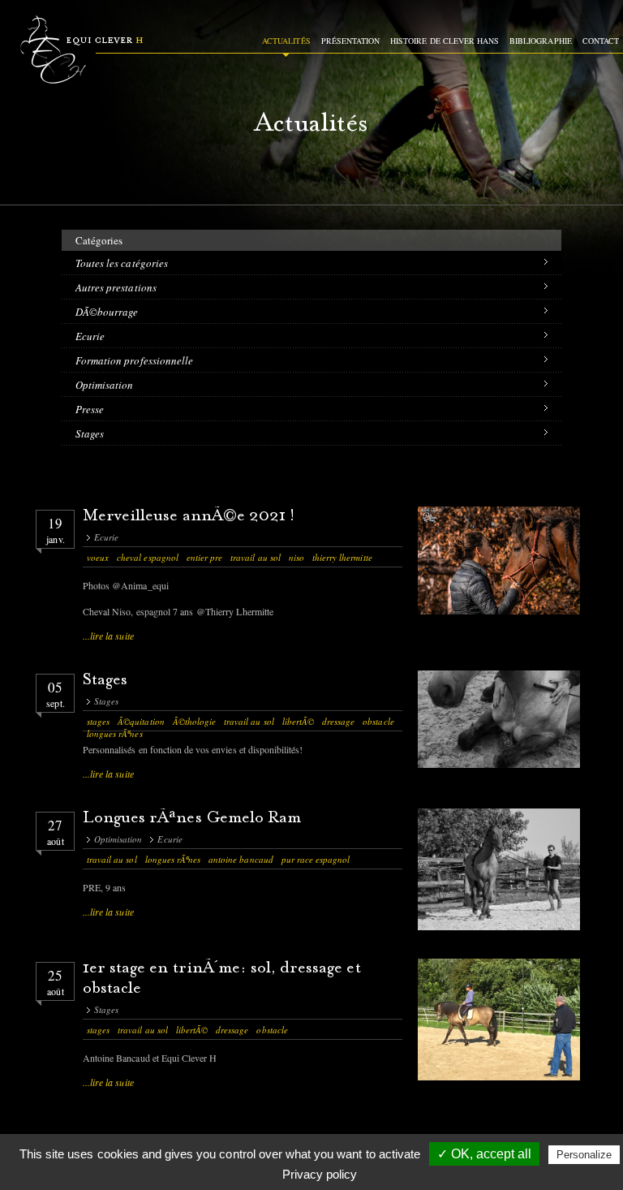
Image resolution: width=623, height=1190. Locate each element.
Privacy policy (319, 1174)
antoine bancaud (240, 859)
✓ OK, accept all (484, 1154)
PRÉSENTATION (350, 40)
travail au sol (255, 557)
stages (98, 721)
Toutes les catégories (121, 263)
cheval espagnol (147, 557)
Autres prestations (116, 287)
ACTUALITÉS (286, 40)
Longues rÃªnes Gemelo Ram (192, 818)
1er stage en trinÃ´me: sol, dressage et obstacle (222, 978)
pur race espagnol (315, 859)
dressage (338, 721)
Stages (89, 433)
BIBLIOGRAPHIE (540, 40)
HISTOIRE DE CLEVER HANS (444, 40)
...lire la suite (108, 635)
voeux (98, 557)
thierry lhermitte (342, 557)
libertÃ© (298, 721)
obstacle (378, 721)
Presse (89, 409)
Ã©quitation (141, 721)
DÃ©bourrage (106, 311)
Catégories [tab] (98, 240)
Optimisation (104, 384)
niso (296, 557)
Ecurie (90, 336)
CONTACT (600, 40)
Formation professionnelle (134, 360)
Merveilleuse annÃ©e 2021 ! (189, 516)
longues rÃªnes (115, 733)
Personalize (584, 1155)
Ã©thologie (194, 721)
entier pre (204, 557)
